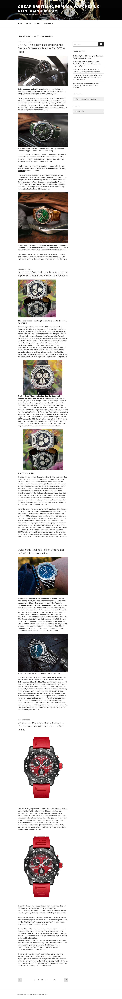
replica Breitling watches (47, 509)
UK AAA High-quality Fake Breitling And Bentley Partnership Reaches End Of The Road (41, 48)
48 (54, 980)
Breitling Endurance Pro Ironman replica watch (38, 929)
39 (47, 980)
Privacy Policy (48, 23)
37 (38, 980)
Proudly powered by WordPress (37, 994)
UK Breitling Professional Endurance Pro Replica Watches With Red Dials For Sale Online (41, 726)
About (27, 23)
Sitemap (37, 23)
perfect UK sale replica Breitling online (33, 605)
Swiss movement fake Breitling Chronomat (34, 682)
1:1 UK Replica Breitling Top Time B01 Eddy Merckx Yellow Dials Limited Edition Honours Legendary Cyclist (87, 64)
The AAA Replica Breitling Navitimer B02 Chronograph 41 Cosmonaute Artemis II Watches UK (86, 85)
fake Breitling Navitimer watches (39, 403)
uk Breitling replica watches (32, 809)
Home (20, 23)
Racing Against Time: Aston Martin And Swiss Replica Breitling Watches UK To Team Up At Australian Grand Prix (87, 77)
